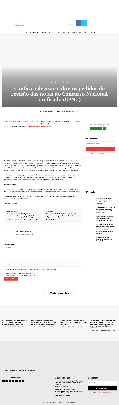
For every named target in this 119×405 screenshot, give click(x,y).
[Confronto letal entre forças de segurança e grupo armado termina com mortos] (90, 218)
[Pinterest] (100, 128)
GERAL (54, 82)
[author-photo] (3, 327)
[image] (42, 381)
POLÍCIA (57, 395)
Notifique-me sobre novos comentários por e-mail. (20, 273)
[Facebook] (78, 23)
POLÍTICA (64, 82)
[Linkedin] (10, 381)
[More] (90, 23)
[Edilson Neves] (8, 232)
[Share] (13, 381)
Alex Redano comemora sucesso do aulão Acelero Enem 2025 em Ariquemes (104, 239)
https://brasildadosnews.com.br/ (26, 234)
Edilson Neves (48, 111)
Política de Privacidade (102, 153)
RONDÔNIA (57, 386)
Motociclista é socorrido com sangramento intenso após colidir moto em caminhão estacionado (105, 210)
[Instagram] (6, 381)
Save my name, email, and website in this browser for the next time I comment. (31, 269)
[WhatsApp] (104, 128)
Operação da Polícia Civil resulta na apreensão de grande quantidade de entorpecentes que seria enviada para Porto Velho (61, 217)
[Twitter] (84, 23)
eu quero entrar (99, 149)
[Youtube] (23, 381)
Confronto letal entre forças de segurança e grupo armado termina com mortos (105, 218)
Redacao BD (8, 327)
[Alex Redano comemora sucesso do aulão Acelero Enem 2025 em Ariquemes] (90, 239)
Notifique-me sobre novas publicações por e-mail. (20, 275)
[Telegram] (16, 381)
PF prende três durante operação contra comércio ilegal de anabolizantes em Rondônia (104, 200)
